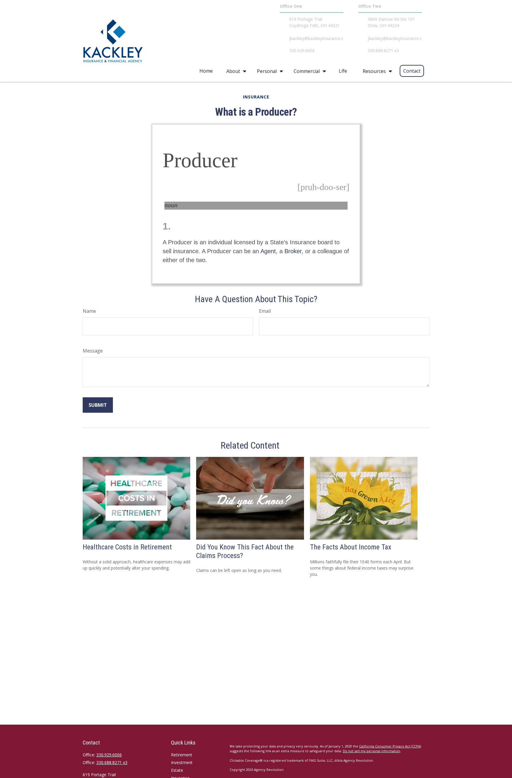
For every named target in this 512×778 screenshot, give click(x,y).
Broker (293, 251)
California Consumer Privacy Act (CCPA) (390, 746)
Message (93, 350)
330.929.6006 (109, 755)
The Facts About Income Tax (350, 547)
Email (265, 311)
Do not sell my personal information (371, 751)
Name (89, 311)
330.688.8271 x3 (111, 762)
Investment (182, 762)
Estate (177, 770)
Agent (268, 251)
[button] (206, 71)
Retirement (181, 755)
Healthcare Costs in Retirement (127, 547)
